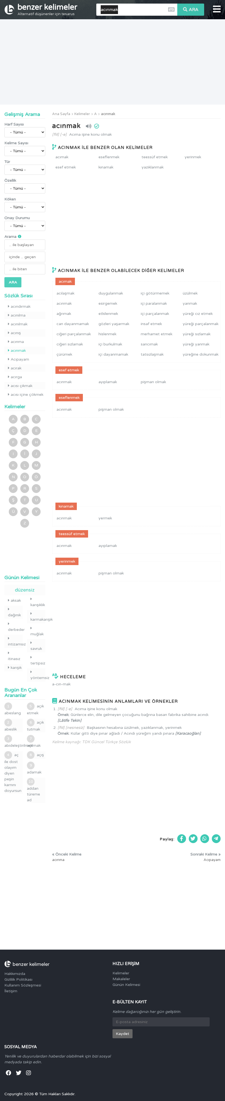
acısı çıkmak (21, 385)
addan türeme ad (33, 791)
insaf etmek (151, 323)
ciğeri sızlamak (70, 344)
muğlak (37, 634)
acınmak (108, 114)
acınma (17, 341)
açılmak (34, 742)
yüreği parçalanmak (200, 323)
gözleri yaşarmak (114, 323)
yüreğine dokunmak (200, 354)
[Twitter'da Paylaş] (193, 838)
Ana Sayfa (61, 114)
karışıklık (37, 605)
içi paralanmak (154, 303)
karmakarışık (37, 619)
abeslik (10, 726)
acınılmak (19, 324)
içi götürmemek (155, 293)
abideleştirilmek (13, 742)
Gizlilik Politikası (18, 979)
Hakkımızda (14, 973)
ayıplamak (108, 382)
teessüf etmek (155, 157)
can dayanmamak (73, 323)
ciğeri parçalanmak (74, 334)
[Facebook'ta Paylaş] (181, 838)
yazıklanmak (153, 167)
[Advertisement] (112, 61)
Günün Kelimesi (126, 984)
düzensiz (25, 590)
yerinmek (193, 157)
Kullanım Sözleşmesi (22, 985)
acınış (16, 333)
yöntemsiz (37, 677)
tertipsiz (37, 663)
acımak (61, 157)
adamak (34, 769)
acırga (16, 377)
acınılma (18, 315)
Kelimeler (82, 114)
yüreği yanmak (196, 344)
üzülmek (190, 293)
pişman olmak (153, 382)
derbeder (15, 629)
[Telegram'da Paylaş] (216, 838)
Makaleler (121, 979)
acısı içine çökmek (27, 394)
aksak (16, 600)
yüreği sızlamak (196, 334)
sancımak (149, 344)
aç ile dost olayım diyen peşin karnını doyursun (12, 773)
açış (37, 755)
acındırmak (20, 306)
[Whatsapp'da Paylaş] (204, 838)
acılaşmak (65, 293)
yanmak (190, 303)
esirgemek (108, 303)
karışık (16, 667)
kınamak (106, 167)
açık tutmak (35, 726)
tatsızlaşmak (152, 354)
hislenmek (107, 334)
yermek (105, 518)
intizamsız (15, 644)
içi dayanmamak (113, 354)
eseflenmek (109, 157)
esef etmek (65, 167)
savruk (36, 648)
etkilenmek (108, 313)
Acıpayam (20, 359)
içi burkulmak (110, 344)
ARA (193, 9)
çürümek (64, 354)
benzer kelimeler (47, 9)
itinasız (14, 658)
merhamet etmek (156, 334)
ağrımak (64, 313)
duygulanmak (111, 293)
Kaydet (122, 1033)
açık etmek (35, 709)
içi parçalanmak (155, 313)
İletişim (10, 991)
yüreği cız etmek (198, 313)
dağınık (14, 615)
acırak (16, 368)
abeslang (12, 709)
